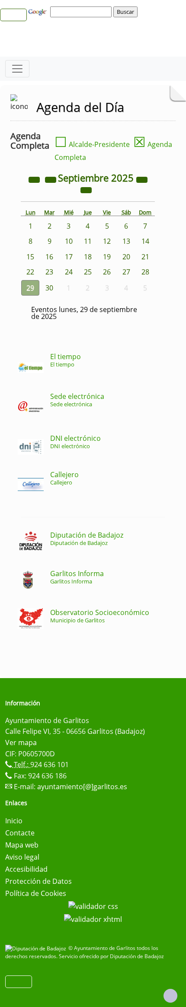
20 (126, 256)
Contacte (20, 833)
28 (145, 272)
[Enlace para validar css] (93, 905)
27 (126, 272)
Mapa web (21, 845)
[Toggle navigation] (17, 68)
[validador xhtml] (93, 918)
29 (30, 288)
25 (88, 272)
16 (49, 256)
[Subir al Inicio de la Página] (170, 996)
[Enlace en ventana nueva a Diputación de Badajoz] (36, 948)
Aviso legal (22, 857)
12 (107, 241)
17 (69, 256)
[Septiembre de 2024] (35, 179)
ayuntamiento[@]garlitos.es (82, 786)
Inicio (13, 820)
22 (30, 272)
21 (145, 256)
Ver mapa (21, 742)
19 (107, 256)
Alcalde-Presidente (92, 144)
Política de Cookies (35, 893)
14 (145, 241)
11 (88, 241)
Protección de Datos (38, 881)
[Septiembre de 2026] (142, 179)
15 (30, 256)
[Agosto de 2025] (51, 179)
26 (107, 272)
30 (49, 288)
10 (69, 241)
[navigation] (82, 11)
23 (49, 272)
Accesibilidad (26, 869)
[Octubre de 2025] (86, 189)
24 (69, 272)
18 (88, 256)
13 (126, 241)
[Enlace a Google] (38, 11)
